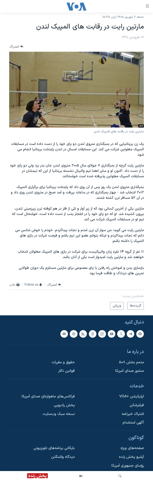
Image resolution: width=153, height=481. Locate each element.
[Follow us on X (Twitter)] (121, 334)
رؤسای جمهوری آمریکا (127, 465)
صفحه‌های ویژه (132, 448)
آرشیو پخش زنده (131, 457)
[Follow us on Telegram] (130, 334)
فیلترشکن (137, 405)
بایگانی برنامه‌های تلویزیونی (54, 448)
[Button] (16, 46)
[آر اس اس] (83, 334)
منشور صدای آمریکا (129, 371)
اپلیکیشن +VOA (131, 396)
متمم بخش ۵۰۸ (131, 362)
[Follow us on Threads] (92, 334)
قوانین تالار (66, 371)
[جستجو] (120, 476)
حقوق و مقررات (63, 362)
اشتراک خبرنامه (133, 414)
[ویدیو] (81, 476)
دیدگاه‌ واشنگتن (63, 457)
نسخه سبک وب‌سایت (59, 414)
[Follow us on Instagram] (102, 334)
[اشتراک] (64, 334)
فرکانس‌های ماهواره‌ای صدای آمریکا (48, 396)
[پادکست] (73, 334)
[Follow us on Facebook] (140, 334)
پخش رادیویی (64, 405)
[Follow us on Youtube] (111, 334)
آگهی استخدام (133, 423)
